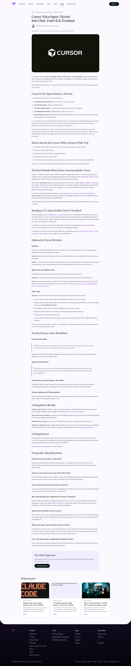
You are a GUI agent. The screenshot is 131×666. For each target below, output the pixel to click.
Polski (95, 661)
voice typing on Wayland (85, 427)
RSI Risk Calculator (59, 640)
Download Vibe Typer (38, 446)
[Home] (14, 630)
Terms (77, 637)
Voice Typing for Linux (37, 646)
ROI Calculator (57, 634)
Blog (62, 4)
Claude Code (52, 215)
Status (77, 643)
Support (78, 640)
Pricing (30, 4)
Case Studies (71, 4)
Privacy (77, 634)
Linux (49, 4)
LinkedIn (101, 643)
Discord (100, 637)
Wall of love (102, 634)
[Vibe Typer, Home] (14, 3)
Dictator (34, 250)
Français (100, 661)
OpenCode (62, 215)
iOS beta (32, 643)
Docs (55, 4)
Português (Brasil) (114, 661)
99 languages (38, 315)
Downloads (40, 4)
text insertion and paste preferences (83, 193)
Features (22, 4)
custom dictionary (78, 411)
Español (106, 661)
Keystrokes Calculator (60, 637)
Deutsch (90, 661)
